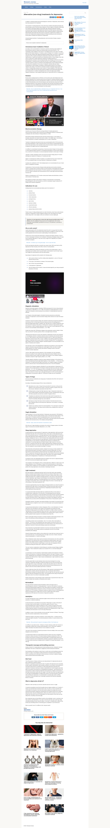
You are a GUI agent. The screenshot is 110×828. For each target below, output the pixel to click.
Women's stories (30, 2)
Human (26, 7)
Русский (84, 2)
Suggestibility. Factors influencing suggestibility (79, 53)
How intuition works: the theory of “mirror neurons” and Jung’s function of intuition (79, 47)
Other (50, 7)
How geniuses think (78, 40)
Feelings (31, 7)
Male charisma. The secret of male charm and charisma (80, 23)
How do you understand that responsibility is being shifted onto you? (80, 17)
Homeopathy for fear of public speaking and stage (79, 35)
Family (45, 7)
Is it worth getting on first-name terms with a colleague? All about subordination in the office (80, 30)
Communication (39, 7)
